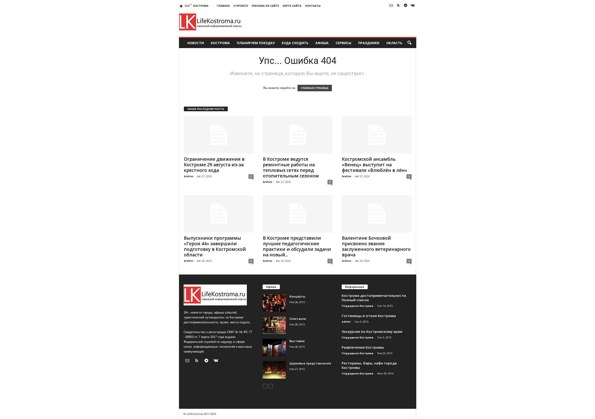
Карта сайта (292, 5)
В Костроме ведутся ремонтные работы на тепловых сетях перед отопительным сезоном (291, 167)
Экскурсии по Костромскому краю (372, 331)
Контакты (313, 5)
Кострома (220, 43)
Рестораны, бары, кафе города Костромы (369, 365)
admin (346, 321)
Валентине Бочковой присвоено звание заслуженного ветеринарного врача (376, 246)
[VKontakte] (413, 5)
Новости (195, 43)
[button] (409, 43)
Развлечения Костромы (363, 347)
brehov (188, 176)
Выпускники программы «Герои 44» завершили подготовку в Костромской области (215, 246)
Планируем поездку (256, 43)
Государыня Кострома (358, 306)
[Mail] (391, 5)
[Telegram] (405, 5)
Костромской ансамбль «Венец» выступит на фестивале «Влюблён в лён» (374, 164)
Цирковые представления (310, 363)
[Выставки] (274, 347)
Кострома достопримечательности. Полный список (374, 297)
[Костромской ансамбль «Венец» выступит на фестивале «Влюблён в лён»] (377, 135)
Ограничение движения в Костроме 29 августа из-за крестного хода (214, 164)
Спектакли (297, 319)
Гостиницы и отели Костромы (369, 315)
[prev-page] (265, 385)
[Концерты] (274, 303)
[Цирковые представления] (274, 370)
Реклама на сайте (265, 5)
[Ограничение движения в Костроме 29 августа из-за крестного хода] (219, 135)
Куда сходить (295, 43)
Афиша (322, 43)
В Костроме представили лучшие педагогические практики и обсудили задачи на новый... (297, 246)
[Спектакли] (274, 325)
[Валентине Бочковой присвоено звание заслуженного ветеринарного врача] (377, 213)
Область (394, 43)
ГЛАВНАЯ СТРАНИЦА (314, 88)
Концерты (297, 296)
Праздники (368, 43)
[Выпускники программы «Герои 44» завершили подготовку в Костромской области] (219, 213)
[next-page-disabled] (270, 385)
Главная (223, 5)
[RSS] (398, 5)
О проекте (240, 5)
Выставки (297, 341)
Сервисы (343, 43)
